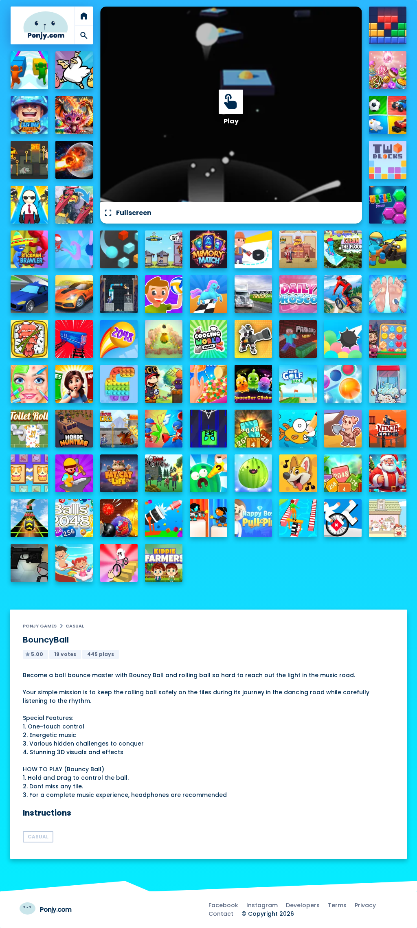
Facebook (223, 905)
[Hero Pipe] (119, 294)
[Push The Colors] (29, 70)
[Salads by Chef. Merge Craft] (209, 384)
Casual (75, 626)
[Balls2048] (74, 518)
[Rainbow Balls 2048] (119, 339)
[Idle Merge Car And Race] (74, 205)
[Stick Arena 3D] (209, 518)
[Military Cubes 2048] (253, 429)
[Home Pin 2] (298, 249)
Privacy (365, 905)
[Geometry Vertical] (209, 429)
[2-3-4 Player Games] (388, 115)
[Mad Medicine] (343, 518)
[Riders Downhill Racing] (343, 294)
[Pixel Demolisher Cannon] (164, 518)
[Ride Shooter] (388, 249)
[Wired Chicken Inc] (74, 70)
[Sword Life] (74, 473)
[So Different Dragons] (74, 115)
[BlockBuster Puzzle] (388, 25)
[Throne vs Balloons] (343, 339)
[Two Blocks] (388, 160)
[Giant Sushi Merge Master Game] (29, 339)
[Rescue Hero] (119, 429)
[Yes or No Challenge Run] (74, 384)
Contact (220, 914)
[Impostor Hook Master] (74, 249)
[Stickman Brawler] (29, 249)
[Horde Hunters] (74, 429)
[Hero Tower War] (164, 249)
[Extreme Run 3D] (29, 518)
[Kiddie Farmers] (164, 563)
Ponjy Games (40, 626)
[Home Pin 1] (29, 160)
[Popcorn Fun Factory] (388, 384)
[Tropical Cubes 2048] (343, 473)
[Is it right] (343, 384)
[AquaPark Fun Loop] (74, 563)
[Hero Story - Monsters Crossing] (164, 384)
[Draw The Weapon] (164, 429)
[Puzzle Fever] (388, 205)
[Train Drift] (74, 339)
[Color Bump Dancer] (119, 249)
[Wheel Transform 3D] (298, 518)
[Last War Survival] (29, 115)
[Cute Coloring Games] (298, 429)
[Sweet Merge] (388, 70)
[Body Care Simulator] (388, 294)
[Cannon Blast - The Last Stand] (164, 473)
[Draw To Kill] (253, 249)
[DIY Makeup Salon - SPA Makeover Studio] (29, 384)
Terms (337, 905)
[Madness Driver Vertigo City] (74, 294)
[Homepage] (46, 25)
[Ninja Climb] (388, 429)
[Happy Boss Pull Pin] (253, 518)
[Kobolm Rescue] (343, 429)
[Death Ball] (164, 294)
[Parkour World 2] (298, 339)
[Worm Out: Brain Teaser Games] (209, 473)
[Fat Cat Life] (119, 473)
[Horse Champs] (209, 294)
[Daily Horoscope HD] (298, 294)
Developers (303, 905)
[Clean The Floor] (343, 249)
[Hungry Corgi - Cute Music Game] (298, 473)
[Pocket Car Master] (29, 294)
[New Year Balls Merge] (119, 518)
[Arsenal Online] (29, 563)
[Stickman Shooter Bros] (253, 339)
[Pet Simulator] (164, 339)
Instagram (262, 905)
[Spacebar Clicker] (253, 384)
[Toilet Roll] (29, 429)
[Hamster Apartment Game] (388, 518)
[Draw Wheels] (119, 563)
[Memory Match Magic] (209, 249)
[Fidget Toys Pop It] (119, 384)
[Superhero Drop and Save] (29, 205)
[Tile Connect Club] (29, 473)
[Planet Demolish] (74, 160)
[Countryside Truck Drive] (253, 294)
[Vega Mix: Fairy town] (388, 339)
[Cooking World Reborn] (209, 339)
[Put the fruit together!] (253, 473)
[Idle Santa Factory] (388, 473)
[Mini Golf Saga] (298, 384)
